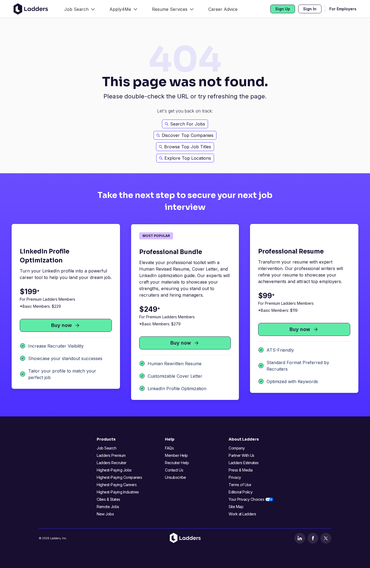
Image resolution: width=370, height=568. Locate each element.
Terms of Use (240, 484)
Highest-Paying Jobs (114, 470)
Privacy (235, 477)
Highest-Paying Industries (118, 492)
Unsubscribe (175, 477)
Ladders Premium (111, 455)
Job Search (106, 448)
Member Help (176, 455)
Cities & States (108, 499)
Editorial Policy (240, 492)
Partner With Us (241, 455)
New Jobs (105, 514)
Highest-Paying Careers (117, 484)
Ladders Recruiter (111, 462)
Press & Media (241, 470)
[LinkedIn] (299, 538)
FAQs (169, 448)
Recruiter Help (177, 462)
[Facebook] (312, 538)
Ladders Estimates (244, 462)
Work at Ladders (242, 514)
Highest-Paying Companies (119, 477)
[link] (79, 9)
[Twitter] (325, 538)
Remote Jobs (108, 506)
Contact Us (174, 470)
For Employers (342, 9)
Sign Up (282, 9)
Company (237, 448)
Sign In (309, 9)
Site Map (236, 506)
